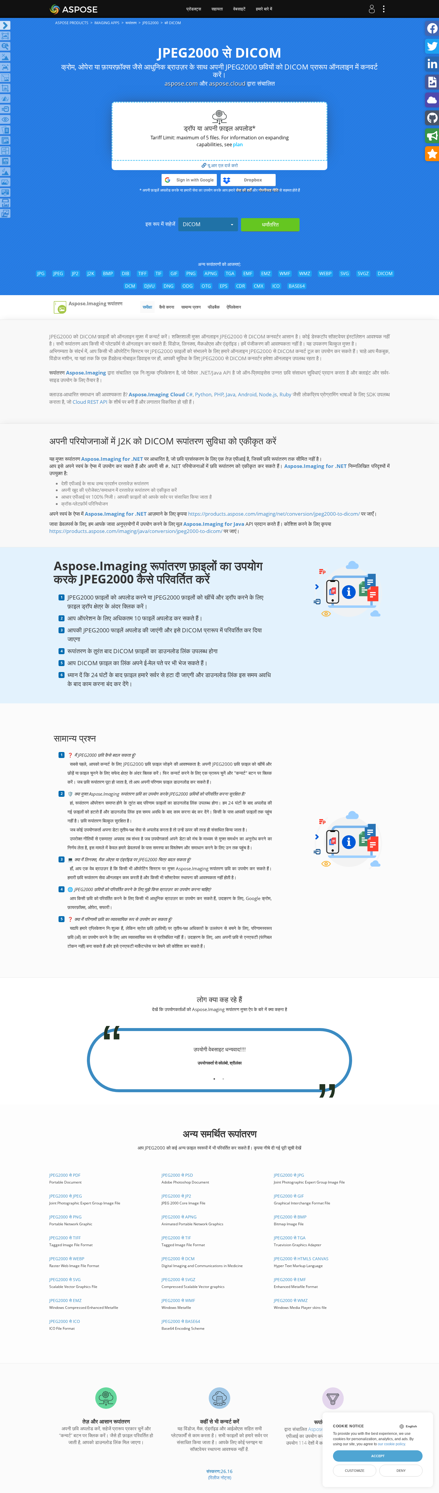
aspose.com (181, 83)
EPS (223, 286)
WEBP (325, 273)
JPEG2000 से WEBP (66, 1258)
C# (189, 394)
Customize (354, 1470)
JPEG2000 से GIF (289, 1196)
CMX (258, 286)
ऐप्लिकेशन (234, 307)
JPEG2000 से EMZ (65, 1300)
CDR (240, 286)
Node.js (268, 394)
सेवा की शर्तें (243, 190)
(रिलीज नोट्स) (219, 1477)
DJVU (149, 286)
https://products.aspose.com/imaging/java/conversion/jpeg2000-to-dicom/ (135, 531)
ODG (187, 286)
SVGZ (363, 273)
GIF (174, 273)
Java (230, 394)
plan (238, 144)
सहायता (217, 9)
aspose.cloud (227, 83)
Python (203, 394)
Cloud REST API (90, 401)
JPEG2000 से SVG (65, 1279)
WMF (285, 273)
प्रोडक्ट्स (193, 9)
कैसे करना (166, 307)
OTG (206, 286)
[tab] (214, 1077)
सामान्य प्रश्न (191, 307)
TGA (230, 273)
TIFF (142, 273)
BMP (108, 273)
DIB (125, 273)
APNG (211, 273)
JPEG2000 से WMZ (291, 1300)
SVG (344, 273)
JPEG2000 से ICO (64, 1321)
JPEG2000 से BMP (290, 1217)
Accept (378, 1456)
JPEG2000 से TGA (290, 1238)
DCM (130, 286)
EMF (247, 273)
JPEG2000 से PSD (177, 1175)
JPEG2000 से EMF (290, 1279)
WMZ (304, 273)
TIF (159, 273)
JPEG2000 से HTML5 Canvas (301, 1258)
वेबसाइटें (239, 9)
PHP (219, 394)
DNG (169, 286)
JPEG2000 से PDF (64, 1175)
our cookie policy (391, 1444)
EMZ (266, 273)
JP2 (75, 273)
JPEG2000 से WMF (178, 1300)
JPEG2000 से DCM (178, 1258)
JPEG (58, 273)
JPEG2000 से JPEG (65, 1196)
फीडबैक (214, 307)
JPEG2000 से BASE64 (181, 1321)
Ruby (285, 394)
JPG (40, 273)
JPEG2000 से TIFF (65, 1238)
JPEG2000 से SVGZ (178, 1279)
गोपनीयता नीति (268, 190)
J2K (91, 273)
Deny (401, 1470)
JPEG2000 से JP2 (176, 1196)
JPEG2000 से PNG (65, 1217)
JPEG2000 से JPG (289, 1175)
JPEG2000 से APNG (179, 1217)
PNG (191, 273)
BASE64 (297, 286)
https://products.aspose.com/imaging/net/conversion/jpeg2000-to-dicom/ (274, 513)
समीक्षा (147, 307)
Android (247, 394)
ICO (276, 286)
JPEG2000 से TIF (176, 1238)
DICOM (191, 224)
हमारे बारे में (264, 9)
